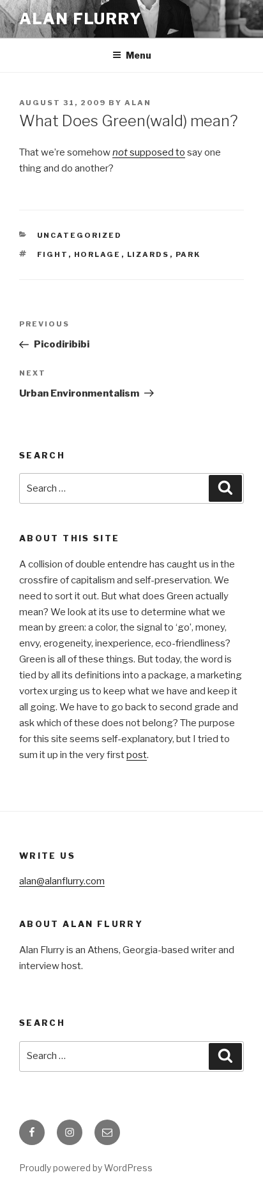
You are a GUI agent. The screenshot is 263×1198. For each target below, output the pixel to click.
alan (137, 102)
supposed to (148, 152)
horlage (97, 254)
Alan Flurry (80, 19)
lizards (148, 254)
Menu (138, 55)
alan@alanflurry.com (62, 881)
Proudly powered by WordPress (86, 1167)
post (136, 755)
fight (52, 254)
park (188, 254)
